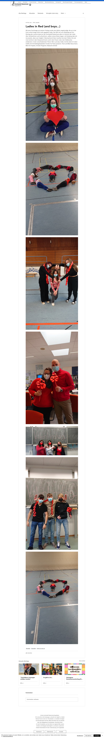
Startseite (40, 13)
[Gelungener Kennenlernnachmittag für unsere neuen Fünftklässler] (75, 669)
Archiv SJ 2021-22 (41, 648)
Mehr (62, 13)
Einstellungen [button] (80, 735)
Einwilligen (97, 735)
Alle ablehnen (88, 735)
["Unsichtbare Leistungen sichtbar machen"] (29, 669)
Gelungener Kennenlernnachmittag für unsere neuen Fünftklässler (74, 678)
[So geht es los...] (52, 669)
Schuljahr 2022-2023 (52, 13)
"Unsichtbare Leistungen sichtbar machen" (27, 678)
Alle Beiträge (22, 13)
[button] (83, 13)
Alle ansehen (82, 660)
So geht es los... (48, 677)
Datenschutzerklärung (8, 736)
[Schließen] (102, 735)
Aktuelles (32, 13)
